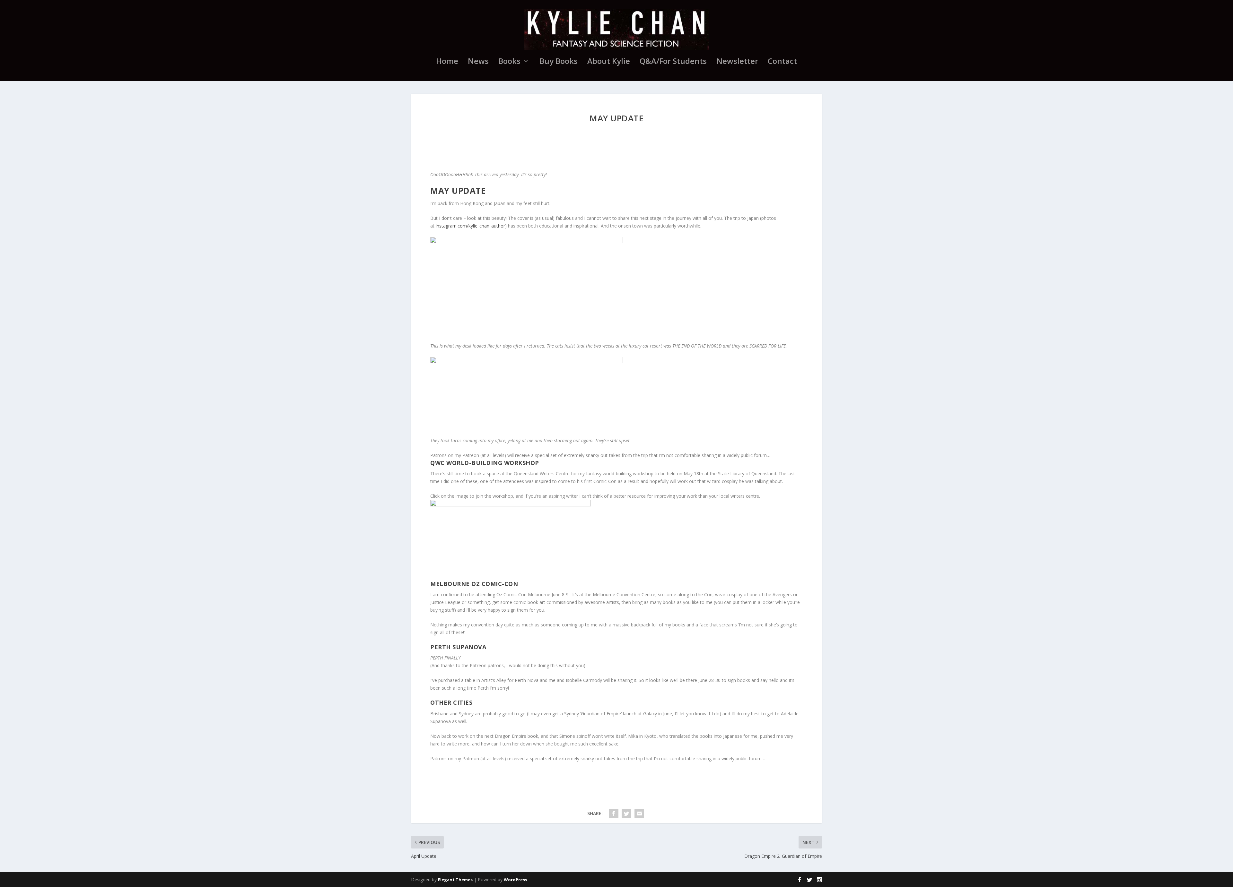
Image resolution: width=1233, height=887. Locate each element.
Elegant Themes (455, 880)
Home (447, 62)
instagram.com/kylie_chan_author (470, 226)
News (478, 62)
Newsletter (737, 62)
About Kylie (608, 62)
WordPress (515, 880)
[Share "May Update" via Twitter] (626, 813)
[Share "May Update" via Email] (639, 813)
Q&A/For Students (673, 62)
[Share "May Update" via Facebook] (613, 813)
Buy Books (558, 62)
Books (509, 62)
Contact (782, 62)
